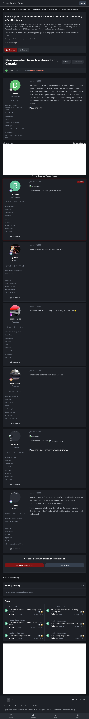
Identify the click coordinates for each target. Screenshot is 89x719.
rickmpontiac (15, 319)
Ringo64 (15, 194)
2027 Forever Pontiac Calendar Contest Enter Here (25, 624)
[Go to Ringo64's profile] (15, 186)
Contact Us (18, 706)
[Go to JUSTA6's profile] (15, 249)
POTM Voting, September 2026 (20, 636)
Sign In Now (64, 565)
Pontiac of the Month (58, 621)
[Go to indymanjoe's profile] (15, 374)
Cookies (27, 706)
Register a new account (24, 565)
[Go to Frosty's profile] (15, 497)
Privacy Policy (8, 706)
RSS (35, 706)
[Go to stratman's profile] (15, 436)
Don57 (15, 94)
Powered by (64, 710)
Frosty (15, 505)
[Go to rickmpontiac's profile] (15, 310)
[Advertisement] (44, 159)
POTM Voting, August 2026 (60, 636)
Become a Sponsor (79, 143)
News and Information (17, 607)
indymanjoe (15, 383)
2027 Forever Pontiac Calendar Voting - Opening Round (65, 611)
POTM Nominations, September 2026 (64, 624)
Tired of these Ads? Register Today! (44, 176)
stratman (15, 444)
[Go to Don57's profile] (6, 70)
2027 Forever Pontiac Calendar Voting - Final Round (25, 611)
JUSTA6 (15, 258)
